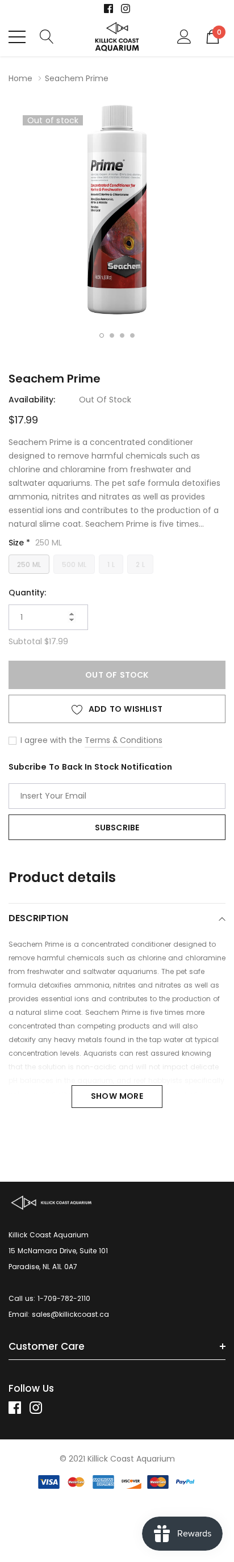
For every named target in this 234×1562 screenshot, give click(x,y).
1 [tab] (101, 335)
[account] (184, 36)
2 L (140, 564)
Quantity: (27, 592)
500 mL (74, 564)
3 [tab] (122, 335)
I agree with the (50, 740)
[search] (47, 36)
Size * (35, 542)
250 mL (29, 564)
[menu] (17, 36)
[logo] (117, 36)
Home (20, 78)
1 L (111, 564)
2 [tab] (112, 335)
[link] (108, 8)
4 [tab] (132, 335)
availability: (32, 399)
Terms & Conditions (123, 740)
